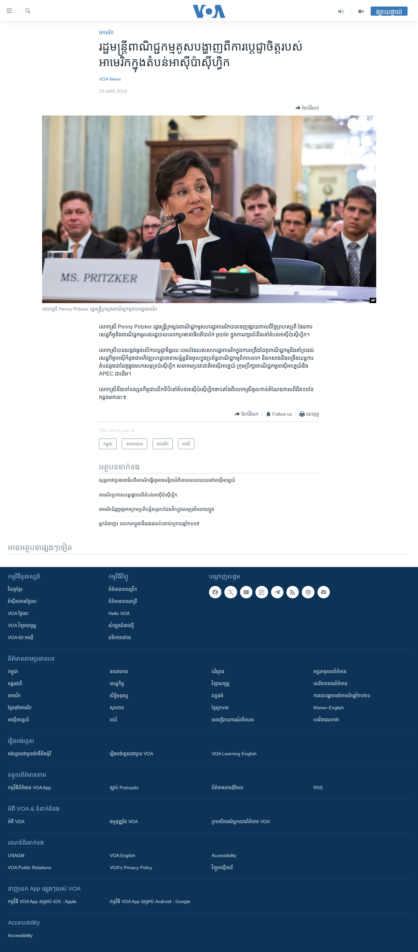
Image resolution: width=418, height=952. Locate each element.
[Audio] (341, 11)
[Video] (361, 11)
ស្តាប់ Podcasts (124, 787)
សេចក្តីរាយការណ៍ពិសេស (233, 719)
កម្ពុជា (13, 671)
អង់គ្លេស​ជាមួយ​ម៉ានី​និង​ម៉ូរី (29, 753)
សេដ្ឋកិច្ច (117, 683)
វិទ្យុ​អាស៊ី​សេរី (222, 867)
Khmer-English (329, 707)
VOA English (122, 855)
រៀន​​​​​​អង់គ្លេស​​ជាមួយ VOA (131, 753)
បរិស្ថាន (218, 671)
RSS (318, 787)
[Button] (307, 108)
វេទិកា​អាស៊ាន (119, 637)
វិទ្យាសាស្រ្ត (221, 683)
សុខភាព (117, 707)
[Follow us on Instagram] (261, 592)
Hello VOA (119, 613)
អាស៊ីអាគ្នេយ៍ (18, 719)
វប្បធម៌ (217, 695)
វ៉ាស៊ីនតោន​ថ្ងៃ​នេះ (22, 601)
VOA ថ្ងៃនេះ (18, 613)
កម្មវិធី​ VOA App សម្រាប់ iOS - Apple (42, 901)
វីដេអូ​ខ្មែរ (15, 589)
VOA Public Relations (29, 867)
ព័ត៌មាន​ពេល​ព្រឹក (122, 589)
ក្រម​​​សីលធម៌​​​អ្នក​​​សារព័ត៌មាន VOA (241, 821)
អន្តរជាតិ (15, 683)
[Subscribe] (323, 592)
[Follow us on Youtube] (246, 592)
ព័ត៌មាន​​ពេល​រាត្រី (122, 601)
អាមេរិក (14, 695)
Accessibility (224, 855)
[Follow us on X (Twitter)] (230, 592)
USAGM (16, 855)
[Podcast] (308, 592)
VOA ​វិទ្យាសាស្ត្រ (22, 625)
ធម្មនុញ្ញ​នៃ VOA (124, 821)
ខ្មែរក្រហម (220, 707)
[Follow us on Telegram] (277, 592)
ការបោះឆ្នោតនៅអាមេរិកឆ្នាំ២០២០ (342, 695)
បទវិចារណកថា (326, 719)
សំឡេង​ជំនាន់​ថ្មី (121, 625)
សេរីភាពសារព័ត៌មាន (330, 683)
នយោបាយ (119, 671)
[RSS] (292, 592)
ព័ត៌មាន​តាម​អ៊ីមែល (227, 787)
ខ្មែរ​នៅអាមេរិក (20, 707)
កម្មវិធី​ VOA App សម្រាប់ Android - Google (150, 901)
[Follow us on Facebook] (215, 592)
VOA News (110, 79)
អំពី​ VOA (16, 821)
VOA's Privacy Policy (131, 867)
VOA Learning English (234, 753)
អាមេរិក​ (106, 32)
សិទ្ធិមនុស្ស (119, 695)
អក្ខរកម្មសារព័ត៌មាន (330, 671)
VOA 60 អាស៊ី (20, 637)
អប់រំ (113, 719)
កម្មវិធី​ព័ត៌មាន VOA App (29, 787)
